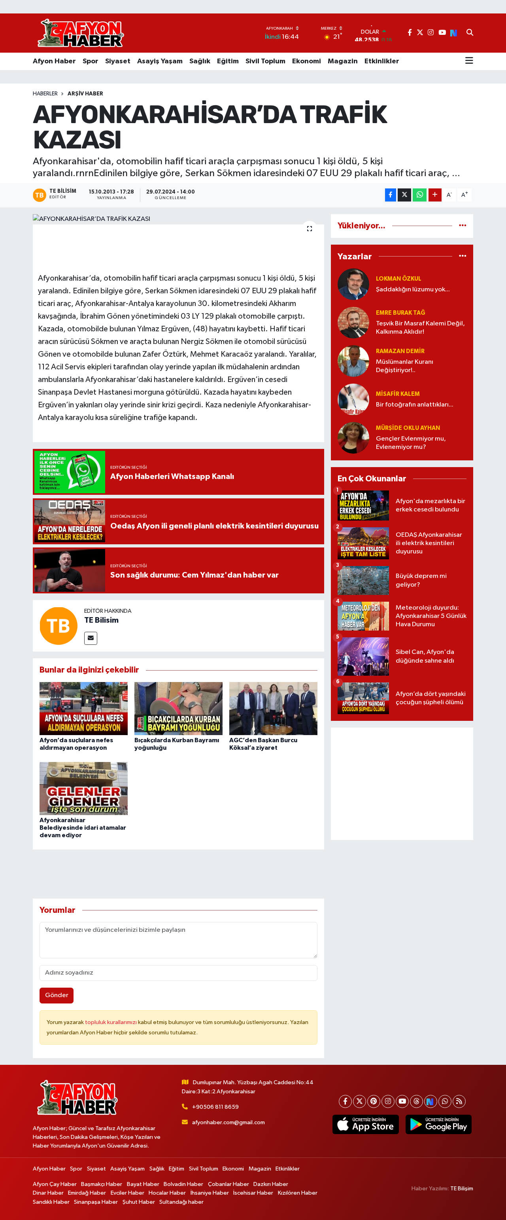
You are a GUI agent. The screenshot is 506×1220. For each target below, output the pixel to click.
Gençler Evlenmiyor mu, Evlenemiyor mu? (411, 442)
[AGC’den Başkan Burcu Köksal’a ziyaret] (273, 708)
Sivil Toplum (265, 61)
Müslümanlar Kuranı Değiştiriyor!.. (404, 366)
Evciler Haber (127, 1193)
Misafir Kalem (398, 394)
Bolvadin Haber (183, 1184)
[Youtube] (402, 1101)
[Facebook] (345, 1101)
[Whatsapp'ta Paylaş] (420, 194)
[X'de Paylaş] (404, 194)
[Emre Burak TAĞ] (353, 322)
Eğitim (228, 61)
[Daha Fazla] (435, 194)
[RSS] (459, 1101)
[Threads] (416, 1101)
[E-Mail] (90, 638)
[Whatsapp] (444, 1101)
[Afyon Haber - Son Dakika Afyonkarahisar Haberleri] (80, 33)
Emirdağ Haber (87, 1193)
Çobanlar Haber (228, 1184)
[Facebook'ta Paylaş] (390, 194)
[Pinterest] (373, 1101)
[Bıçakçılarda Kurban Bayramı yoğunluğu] (178, 708)
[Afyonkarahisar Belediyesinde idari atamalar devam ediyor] (84, 788)
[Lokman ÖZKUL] (353, 284)
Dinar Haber (48, 1193)
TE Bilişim (461, 1188)
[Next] (430, 1101)
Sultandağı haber (181, 1202)
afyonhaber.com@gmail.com (228, 1122)
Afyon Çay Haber (55, 1184)
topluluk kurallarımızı (111, 1022)
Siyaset (117, 61)
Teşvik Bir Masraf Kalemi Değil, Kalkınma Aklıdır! (420, 327)
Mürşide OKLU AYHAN (408, 428)
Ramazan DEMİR (400, 351)
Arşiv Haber (85, 94)
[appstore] (365, 1124)
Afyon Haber (54, 61)
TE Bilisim (101, 620)
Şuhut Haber (139, 1202)
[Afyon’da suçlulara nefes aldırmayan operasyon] (84, 708)
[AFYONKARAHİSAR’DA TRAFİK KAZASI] (178, 219)
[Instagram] (388, 1101)
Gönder (56, 995)
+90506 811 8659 (215, 1107)
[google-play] (438, 1124)
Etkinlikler (381, 61)
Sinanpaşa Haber (96, 1202)
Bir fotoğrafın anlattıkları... (414, 404)
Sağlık (199, 61)
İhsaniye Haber (210, 1193)
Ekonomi (306, 61)
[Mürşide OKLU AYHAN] (353, 437)
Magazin (343, 61)
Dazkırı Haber (270, 1184)
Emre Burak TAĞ (400, 313)
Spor (90, 61)
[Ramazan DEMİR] (353, 360)
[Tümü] (462, 225)
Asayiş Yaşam (160, 61)
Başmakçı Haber (101, 1184)
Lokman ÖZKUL (398, 279)
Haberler (45, 94)
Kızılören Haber (297, 1193)
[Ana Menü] (469, 61)
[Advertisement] (402, 783)
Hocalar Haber (167, 1193)
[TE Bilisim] (58, 625)
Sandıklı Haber (51, 1202)
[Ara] (469, 33)
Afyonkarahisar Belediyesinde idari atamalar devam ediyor (83, 827)
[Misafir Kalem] (353, 399)
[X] (359, 1101)
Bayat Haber (143, 1184)
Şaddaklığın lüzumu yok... (413, 289)
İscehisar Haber (253, 1193)
